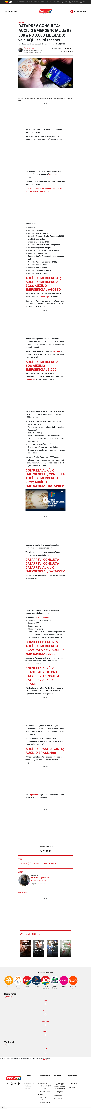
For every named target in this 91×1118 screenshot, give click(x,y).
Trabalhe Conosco (45, 1102)
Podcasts (28, 1086)
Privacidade (43, 1089)
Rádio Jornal (71, 1087)
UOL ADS (56, 2)
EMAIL (85, 2)
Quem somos (43, 1083)
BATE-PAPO (75, 2)
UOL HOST (29, 2)
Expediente (43, 1097)
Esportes (28, 1089)
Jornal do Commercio (74, 1084)
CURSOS (43, 2)
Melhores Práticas (45, 1091)
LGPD (41, 1094)
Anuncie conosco (59, 1098)
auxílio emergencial (50, 863)
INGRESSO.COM (20, 2)
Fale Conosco (43, 1100)
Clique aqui (44, 297)
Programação (58, 1095)
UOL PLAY (49, 2)
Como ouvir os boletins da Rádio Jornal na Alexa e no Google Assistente (59, 1086)
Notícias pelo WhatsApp (59, 1092)
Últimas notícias (30, 1083)
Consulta (35, 863)
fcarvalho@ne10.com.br (38, 880)
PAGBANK (36, 2)
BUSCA (66, 2)
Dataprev (24, 863)
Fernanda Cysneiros (30, 48)
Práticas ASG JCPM (45, 1086)
